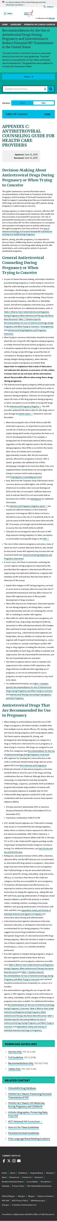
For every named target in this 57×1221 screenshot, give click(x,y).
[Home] (28, 12)
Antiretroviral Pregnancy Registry (24, 406)
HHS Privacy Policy (20, 1200)
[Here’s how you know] (28, 3)
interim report (24, 413)
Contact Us (27, 1177)
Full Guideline (15, 1057)
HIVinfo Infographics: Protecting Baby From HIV (28, 1114)
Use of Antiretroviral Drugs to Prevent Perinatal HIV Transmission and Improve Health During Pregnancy (27, 231)
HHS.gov (21, 1196)
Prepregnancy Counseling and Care (25, 477)
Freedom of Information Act (24, 1205)
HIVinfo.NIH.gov (8, 1196)
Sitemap (5, 1186)
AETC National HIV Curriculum (24, 1121)
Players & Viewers (45, 1196)
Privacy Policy (18, 1186)
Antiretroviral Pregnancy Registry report (27, 506)
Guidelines (15, 24)
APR (45, 538)
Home (5, 24)
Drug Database (36, 1173)
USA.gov (5, 1205)
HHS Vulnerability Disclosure (39, 1186)
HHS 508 (5, 1200)
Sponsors (38, 1177)
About (12, 1173)
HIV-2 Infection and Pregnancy (33, 765)
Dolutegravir (35, 498)
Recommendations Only (20, 1063)
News (4, 1177)
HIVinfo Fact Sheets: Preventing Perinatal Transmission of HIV (30, 1095)
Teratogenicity (46, 326)
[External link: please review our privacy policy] (4, 1162)
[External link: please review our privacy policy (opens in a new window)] (9, 1162)
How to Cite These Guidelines (23, 1127)
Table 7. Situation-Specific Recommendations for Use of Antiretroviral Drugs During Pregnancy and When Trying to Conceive (28, 323)
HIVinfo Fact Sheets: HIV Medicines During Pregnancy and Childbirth (26, 1104)
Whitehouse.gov (38, 1200)
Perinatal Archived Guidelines (23, 1133)
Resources (14, 1177)
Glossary (50, 1173)
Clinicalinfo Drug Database (22, 1088)
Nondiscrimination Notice (13, 1181)
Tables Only (14, 1069)
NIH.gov (31, 1196)
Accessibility (32, 1181)
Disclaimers (46, 1181)
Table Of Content (16, 114)
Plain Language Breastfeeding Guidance (29, 1138)
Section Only (15, 1051)
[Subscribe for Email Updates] (19, 1162)
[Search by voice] (45, 89)
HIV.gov (52, 18)
